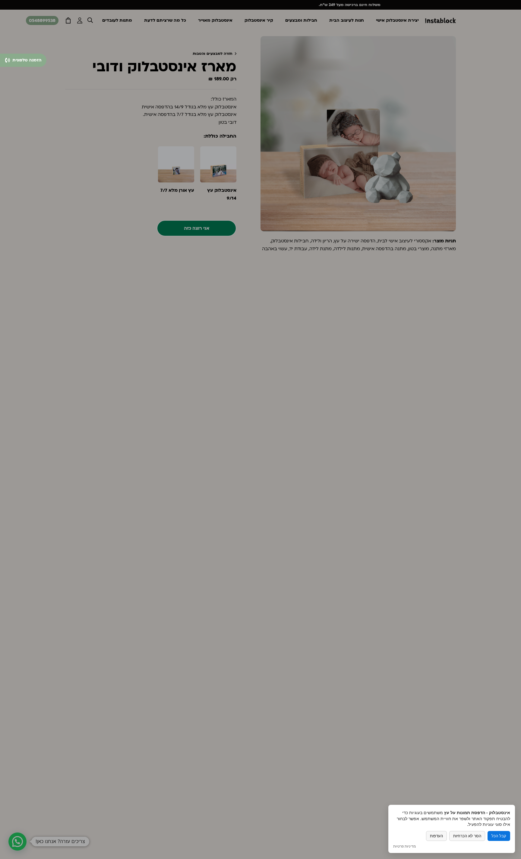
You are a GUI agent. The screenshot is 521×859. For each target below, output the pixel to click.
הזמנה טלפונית (26, 60)
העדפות (436, 836)
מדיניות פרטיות (404, 846)
